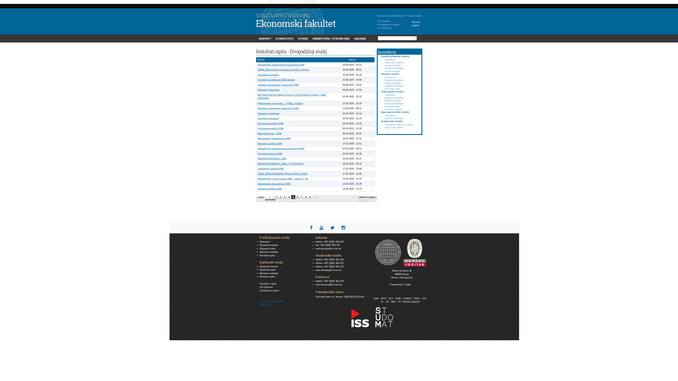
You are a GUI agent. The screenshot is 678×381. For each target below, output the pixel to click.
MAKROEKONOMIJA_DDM (272, 158)
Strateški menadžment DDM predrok (276, 79)
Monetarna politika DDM (270, 143)
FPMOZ (407, 298)
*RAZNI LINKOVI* (411, 302)
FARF (398, 298)
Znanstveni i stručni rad (331, 38)
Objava (352, 59)
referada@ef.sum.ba (330, 270)
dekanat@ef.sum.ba (330, 248)
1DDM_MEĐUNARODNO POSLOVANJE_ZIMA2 (283, 174)
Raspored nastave (394, 62)
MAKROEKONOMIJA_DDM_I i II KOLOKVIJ (281, 163)
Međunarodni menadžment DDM (274, 138)
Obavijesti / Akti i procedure (399, 124)
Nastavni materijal (394, 68)
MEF (393, 302)
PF (399, 302)
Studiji (303, 38)
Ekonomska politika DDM (271, 123)
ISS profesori (266, 287)
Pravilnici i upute (393, 109)
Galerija (360, 38)
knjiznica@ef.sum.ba (331, 284)
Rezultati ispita (392, 71)
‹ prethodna (269, 198)
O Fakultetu (284, 38)
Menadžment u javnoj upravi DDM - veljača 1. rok (283, 178)
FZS (424, 298)
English (415, 25)
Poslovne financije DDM (270, 153)
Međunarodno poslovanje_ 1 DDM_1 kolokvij (280, 103)
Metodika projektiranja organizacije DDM (278, 85)
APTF (384, 298)
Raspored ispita (393, 65)
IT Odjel (407, 284)
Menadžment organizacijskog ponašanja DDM (281, 65)
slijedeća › (363, 198)
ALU (391, 298)
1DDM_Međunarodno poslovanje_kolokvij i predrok (283, 69)
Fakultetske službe (269, 290)
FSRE (417, 298)
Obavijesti (390, 59)
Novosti (265, 38)
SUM (376, 298)
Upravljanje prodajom (268, 75)
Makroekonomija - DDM (270, 133)
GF (387, 302)
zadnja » (372, 197)
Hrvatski (416, 22)
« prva (260, 197)
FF (382, 302)
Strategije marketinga (268, 90)
